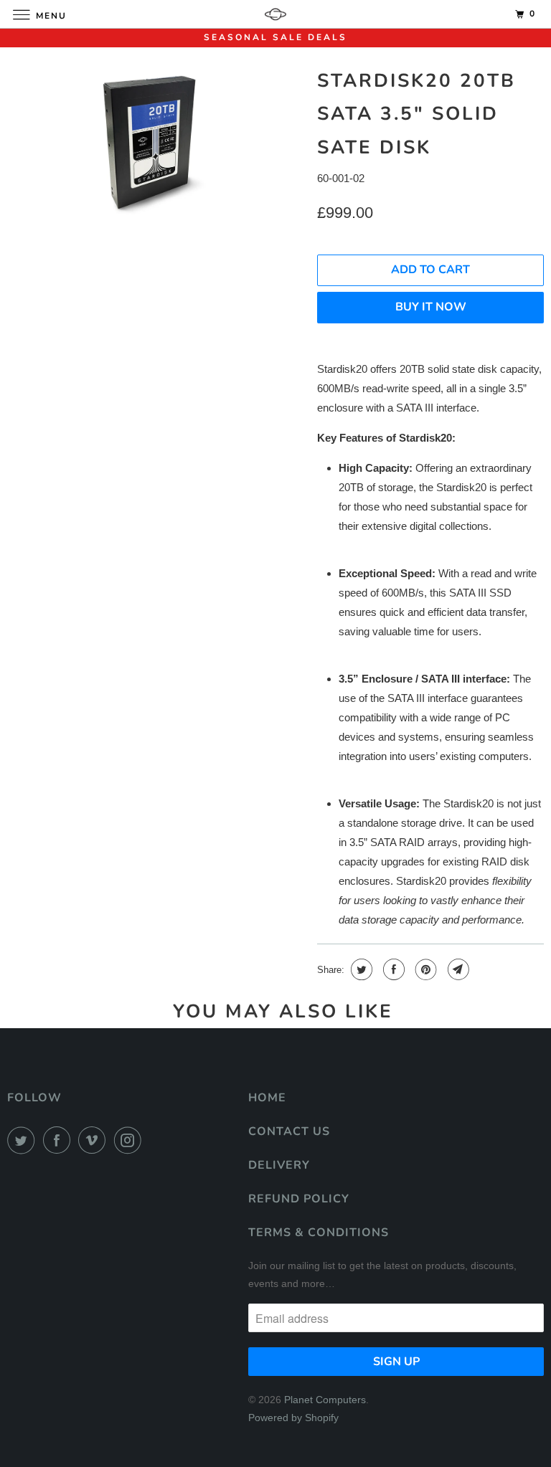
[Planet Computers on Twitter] (23, 1140)
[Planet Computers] (275, 14)
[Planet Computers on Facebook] (59, 1140)
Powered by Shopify (293, 1417)
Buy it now (430, 307)
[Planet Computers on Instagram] (130, 1140)
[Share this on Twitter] (359, 969)
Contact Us (289, 1131)
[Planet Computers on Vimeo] (94, 1140)
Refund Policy (298, 1199)
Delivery (279, 1165)
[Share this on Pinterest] (424, 969)
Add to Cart (430, 269)
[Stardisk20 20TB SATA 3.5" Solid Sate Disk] (155, 145)
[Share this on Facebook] (392, 969)
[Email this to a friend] (456, 969)
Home (267, 1098)
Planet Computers (325, 1399)
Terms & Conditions (318, 1232)
